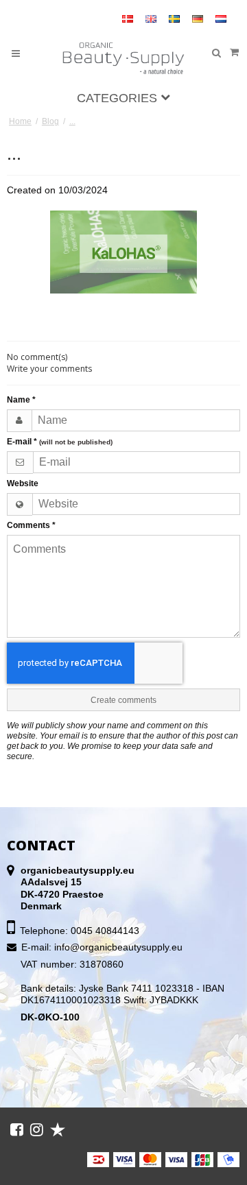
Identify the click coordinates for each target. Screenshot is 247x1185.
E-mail (60, 441)
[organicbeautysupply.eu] (123, 59)
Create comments (123, 700)
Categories (119, 98)
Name (21, 400)
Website (22, 483)
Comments (31, 525)
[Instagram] (36, 1129)
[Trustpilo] (57, 1129)
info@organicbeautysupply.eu (118, 947)
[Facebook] (16, 1129)
